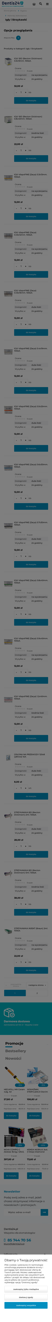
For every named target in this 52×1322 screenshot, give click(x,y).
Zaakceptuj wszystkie (26, 1305)
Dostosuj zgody (26, 1297)
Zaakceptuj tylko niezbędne (26, 1289)
